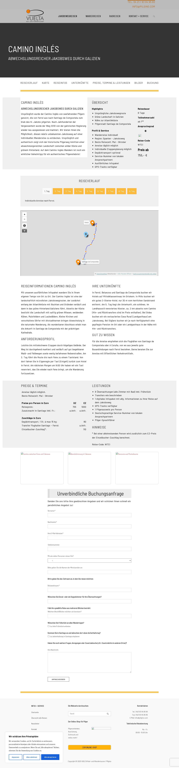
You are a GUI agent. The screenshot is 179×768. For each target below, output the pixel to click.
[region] (34, 747)
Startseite (35, 712)
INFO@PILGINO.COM (143, 6)
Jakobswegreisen (67, 16)
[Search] (107, 713)
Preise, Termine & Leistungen (111, 82)
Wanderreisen (93, 16)
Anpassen (15, 757)
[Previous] (26, 468)
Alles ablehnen (31, 757)
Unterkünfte (80, 82)
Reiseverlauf (29, 82)
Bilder (138, 82)
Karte (45, 82)
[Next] (153, 468)
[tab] (46, 191)
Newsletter (35, 723)
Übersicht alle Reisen (39, 718)
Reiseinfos (60, 82)
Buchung (153, 82)
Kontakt (34, 729)
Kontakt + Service (139, 16)
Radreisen (114, 16)
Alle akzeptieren (50, 757)
